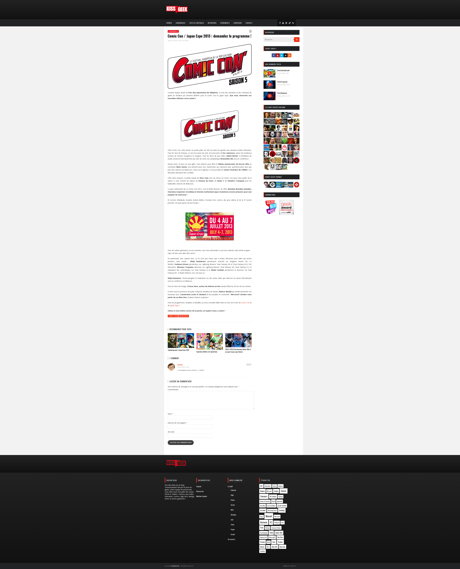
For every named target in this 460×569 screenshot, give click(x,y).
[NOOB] (279, 156)
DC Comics (273, 496)
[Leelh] (279, 143)
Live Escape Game (272, 510)
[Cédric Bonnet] (273, 124)
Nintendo (263, 522)
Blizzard (269, 491)
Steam (262, 542)
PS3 (282, 523)
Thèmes (169, 23)
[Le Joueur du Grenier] (273, 143)
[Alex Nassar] (273, 117)
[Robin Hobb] (267, 162)
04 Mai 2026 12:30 (283, 96)
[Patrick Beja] (290, 156)
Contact (249, 23)
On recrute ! (231, 539)
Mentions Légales (201, 496)
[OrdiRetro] (290, 187)
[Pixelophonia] (296, 156)
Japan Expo (174, 305)
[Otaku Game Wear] (296, 187)
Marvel (269, 516)
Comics (283, 490)
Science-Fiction (276, 528)
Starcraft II (272, 537)
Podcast (276, 522)
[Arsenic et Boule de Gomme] (279, 117)
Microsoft (277, 517)
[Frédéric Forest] (285, 130)
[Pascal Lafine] (285, 156)
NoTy (232, 509)
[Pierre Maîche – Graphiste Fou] (267, 187)
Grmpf (233, 534)
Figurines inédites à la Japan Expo (206, 351)
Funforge (281, 497)
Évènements (225, 23)
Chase (187, 40)
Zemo (232, 524)
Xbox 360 (274, 547)
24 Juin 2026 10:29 (283, 85)
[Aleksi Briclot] (267, 117)
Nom (170, 414)
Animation (268, 486)
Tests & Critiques (196, 23)
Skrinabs (233, 514)
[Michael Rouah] (285, 149)
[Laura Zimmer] (267, 143)
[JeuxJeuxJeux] (279, 187)
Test (273, 542)
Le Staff (230, 486)
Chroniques (180, 23)
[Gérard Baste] (296, 130)
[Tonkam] (296, 162)
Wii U (268, 547)
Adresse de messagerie (177, 423)
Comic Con (245, 302)
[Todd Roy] (290, 162)
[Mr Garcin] (290, 149)
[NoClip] (273, 156)
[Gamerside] (273, 187)
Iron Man (262, 506)
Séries (268, 542)
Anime (274, 486)
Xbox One (282, 547)
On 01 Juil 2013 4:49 (175, 40)
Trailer (280, 542)
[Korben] (290, 136)
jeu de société (282, 506)
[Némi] (267, 156)
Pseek (232, 529)
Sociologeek (263, 533)
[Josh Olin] (285, 136)
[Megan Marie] (279, 149)
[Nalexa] (296, 149)
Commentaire (173, 389)
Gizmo (233, 505)
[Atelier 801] (285, 117)
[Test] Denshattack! (283, 70)
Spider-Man (278, 532)
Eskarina (180, 364)
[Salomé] (273, 162)
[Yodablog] (285, 169)
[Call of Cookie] (296, 117)
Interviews (212, 23)
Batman (262, 491)
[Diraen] (290, 124)
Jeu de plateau (271, 506)
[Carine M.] (267, 124)
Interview (279, 501)
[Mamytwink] (296, 143)
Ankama (280, 486)
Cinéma (276, 491)
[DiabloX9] (285, 124)
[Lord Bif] (290, 143)
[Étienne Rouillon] (267, 130)
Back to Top (289, 566)
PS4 (261, 527)
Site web (171, 432)
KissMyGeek (175, 566)
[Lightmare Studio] (285, 143)
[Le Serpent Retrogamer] (285, 187)
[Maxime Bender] (273, 149)
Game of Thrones (265, 501)
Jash (232, 519)
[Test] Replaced (282, 93)
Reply (249, 364)
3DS (261, 486)
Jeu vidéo (262, 510)
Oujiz (232, 495)
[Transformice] (267, 169)
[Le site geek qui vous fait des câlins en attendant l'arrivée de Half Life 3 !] (177, 13)
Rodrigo (267, 528)
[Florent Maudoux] (273, 130)
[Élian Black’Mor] (296, 124)
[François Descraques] (279, 130)
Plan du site (200, 491)
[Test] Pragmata (282, 81)
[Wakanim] (279, 169)
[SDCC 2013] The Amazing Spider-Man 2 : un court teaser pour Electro (238, 350)
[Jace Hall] (267, 136)
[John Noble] (279, 136)
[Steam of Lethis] (285, 162)
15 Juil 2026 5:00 (283, 73)
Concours (237, 23)
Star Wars (280, 537)
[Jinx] (273, 136)
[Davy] (279, 124)
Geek (273, 501)
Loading (282, 510)
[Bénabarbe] (290, 117)
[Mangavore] (267, 149)
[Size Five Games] (279, 162)
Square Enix (263, 537)
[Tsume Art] (273, 169)
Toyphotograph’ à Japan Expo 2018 (178, 350)
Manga (261, 517)
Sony (271, 532)
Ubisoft (262, 547)
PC (271, 522)
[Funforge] (290, 130)
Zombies (262, 551)
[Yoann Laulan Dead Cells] (296, 136)
